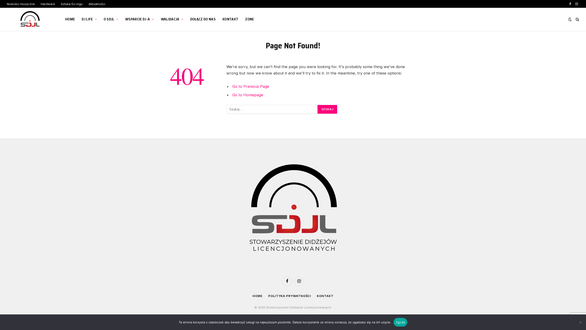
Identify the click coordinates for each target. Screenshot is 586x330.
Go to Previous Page (250, 86)
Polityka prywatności (289, 296)
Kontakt (230, 19)
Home (70, 19)
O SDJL (109, 19)
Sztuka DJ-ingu (72, 4)
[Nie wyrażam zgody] (580, 322)
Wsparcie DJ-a (137, 19)
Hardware (48, 4)
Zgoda (400, 322)
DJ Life (87, 19)
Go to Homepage (247, 95)
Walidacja (170, 19)
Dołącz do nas (203, 19)
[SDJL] (30, 19)
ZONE (249, 19)
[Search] (577, 19)
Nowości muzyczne (21, 4)
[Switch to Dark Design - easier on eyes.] (570, 19)
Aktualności (97, 4)
